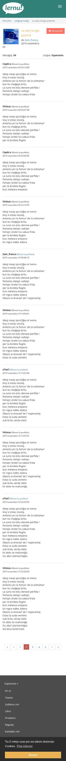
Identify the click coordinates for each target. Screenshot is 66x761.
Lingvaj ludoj (21, 20)
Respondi (56, 30)
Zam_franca (31, 40)
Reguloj (9, 724)
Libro (8, 711)
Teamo (9, 697)
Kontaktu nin (12, 731)
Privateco (10, 718)
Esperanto (11, 683)
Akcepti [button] (33, 755)
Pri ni (8, 690)
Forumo (7, 20)
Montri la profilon (25, 254)
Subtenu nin (12, 704)
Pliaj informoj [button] (24, 746)
